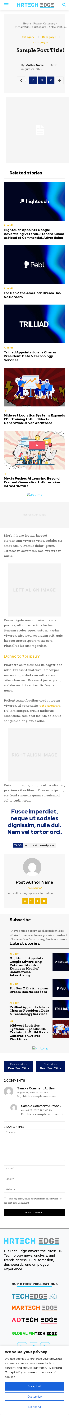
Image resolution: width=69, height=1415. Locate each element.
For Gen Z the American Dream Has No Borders (32, 295)
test (34, 845)
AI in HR (8, 225)
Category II (49, 37)
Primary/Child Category (29, 27)
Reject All (34, 1407)
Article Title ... (57, 27)
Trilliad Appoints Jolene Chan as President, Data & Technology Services (30, 356)
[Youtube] (44, 901)
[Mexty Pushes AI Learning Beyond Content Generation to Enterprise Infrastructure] (34, 450)
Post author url (34, 888)
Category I (28, 37)
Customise (34, 1396)
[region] (34, 1380)
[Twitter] (25, 901)
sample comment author (36, 1088)
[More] (60, 80)
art (27, 845)
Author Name (35, 65)
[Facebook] (33, 80)
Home (27, 23)
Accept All (34, 1386)
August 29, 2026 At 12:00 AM (32, 1092)
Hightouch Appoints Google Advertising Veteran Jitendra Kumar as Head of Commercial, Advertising (34, 234)
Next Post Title (50, 1068)
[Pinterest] (50, 80)
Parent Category (44, 23)
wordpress (47, 845)
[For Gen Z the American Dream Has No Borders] (34, 264)
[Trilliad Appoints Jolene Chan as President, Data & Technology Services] (34, 324)
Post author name (34, 882)
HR (5, 410)
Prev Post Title (18, 1068)
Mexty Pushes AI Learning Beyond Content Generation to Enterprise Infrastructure (32, 482)
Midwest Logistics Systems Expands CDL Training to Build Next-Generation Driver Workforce (34, 419)
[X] (42, 80)
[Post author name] (34, 867)
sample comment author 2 (41, 1106)
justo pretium (49, 705)
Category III (40, 42)
